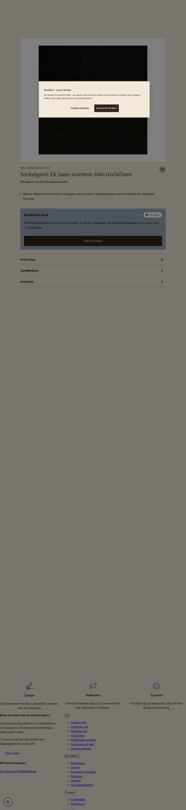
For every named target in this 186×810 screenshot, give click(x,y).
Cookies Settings (80, 108)
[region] (94, 99)
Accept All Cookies (106, 108)
